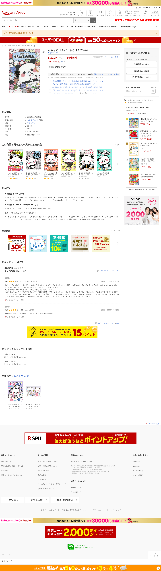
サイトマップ (116, 510)
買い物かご (81, 15)
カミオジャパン (53, 53)
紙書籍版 (131, 113)
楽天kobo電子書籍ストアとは (12, 466)
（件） (105, 57)
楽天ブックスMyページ (132, 15)
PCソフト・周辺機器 (74, 27)
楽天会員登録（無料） (67, 14)
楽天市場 (155, 12)
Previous (4, 164)
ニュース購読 (138, 475)
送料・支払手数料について (48, 461)
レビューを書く (114, 57)
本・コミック (13, 27)
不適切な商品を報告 (135, 102)
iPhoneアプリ (76, 487)
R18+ (157, 27)
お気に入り (110, 15)
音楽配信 (114, 27)
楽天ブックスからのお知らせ (12, 475)
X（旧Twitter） (138, 470)
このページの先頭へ (154, 424)
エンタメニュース (90, 27)
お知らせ (91, 15)
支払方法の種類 (43, 470)
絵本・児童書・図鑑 (18, 46)
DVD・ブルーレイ (42, 27)
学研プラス (31, 123)
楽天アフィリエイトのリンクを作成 (140, 100)
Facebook (136, 461)
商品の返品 (42, 480)
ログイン (71, 12)
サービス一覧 (155, 15)
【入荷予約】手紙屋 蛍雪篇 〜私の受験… (148, 160)
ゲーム (54, 27)
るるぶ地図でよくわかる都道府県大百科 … (148, 176)
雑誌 (22, 27)
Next (117, 164)
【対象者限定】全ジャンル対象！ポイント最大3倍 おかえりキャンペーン (78, 81)
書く (118, 271)
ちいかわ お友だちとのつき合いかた (148, 144)
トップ (4, 27)
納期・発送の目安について (48, 466)
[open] (153, 91)
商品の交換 (42, 475)
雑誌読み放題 (103, 27)
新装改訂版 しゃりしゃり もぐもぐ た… (148, 132)
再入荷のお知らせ (142, 64)
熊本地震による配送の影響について (21, 33)
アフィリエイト (98, 510)
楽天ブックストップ (48, 510)
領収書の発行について (46, 489)
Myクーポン (100, 15)
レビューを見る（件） (107, 271)
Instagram (136, 466)
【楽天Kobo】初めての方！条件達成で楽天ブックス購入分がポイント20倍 (77, 90)
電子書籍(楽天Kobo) (128, 27)
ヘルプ (145, 15)
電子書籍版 (142, 113)
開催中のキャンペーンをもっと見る (106, 74)
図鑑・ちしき (31, 46)
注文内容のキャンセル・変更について (52, 484)
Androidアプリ (76, 492)
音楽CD (30, 27)
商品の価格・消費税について (81, 461)
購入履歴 (120, 15)
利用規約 (4, 470)
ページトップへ (155, 556)
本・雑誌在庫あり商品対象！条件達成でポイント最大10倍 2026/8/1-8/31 (77, 87)
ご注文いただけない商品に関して (138, 59)
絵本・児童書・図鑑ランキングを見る (142, 189)
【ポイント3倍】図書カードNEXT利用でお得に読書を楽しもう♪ (74, 84)
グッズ (62, 27)
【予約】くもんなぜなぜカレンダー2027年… (148, 120)
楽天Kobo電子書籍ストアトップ (74, 510)
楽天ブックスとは (7, 461)
